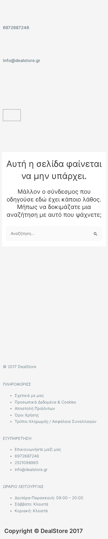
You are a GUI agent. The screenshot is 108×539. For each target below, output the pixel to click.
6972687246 (16, 27)
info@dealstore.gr (21, 60)
